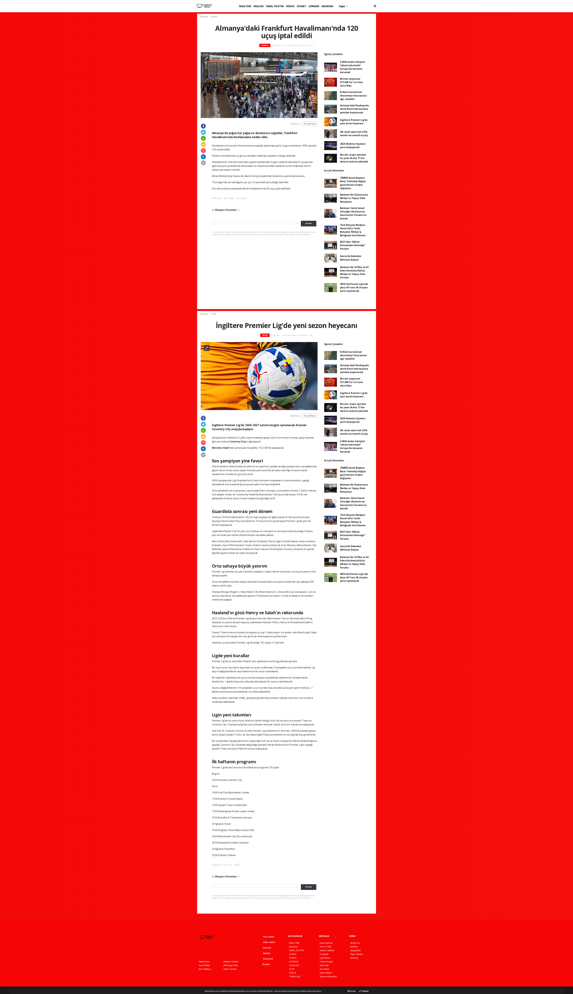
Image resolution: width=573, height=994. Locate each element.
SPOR (213, 313)
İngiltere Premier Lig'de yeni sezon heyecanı (354, 121)
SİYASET (301, 6)
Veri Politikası (205, 969)
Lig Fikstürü (325, 957)
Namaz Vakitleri (327, 950)
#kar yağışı (229, 198)
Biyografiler (355, 950)
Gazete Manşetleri (328, 976)
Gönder (308, 223)
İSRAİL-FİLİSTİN (275, 6)
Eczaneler (324, 954)
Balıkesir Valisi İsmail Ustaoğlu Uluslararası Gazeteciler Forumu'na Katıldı (353, 213)
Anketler (354, 946)
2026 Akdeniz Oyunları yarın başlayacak (353, 145)
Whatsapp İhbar (230, 965)
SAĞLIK (292, 972)
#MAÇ (237, 864)
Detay (352, 991)
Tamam (365, 991)
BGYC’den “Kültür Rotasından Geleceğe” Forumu (353, 245)
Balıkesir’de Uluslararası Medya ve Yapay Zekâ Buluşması (354, 198)
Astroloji (354, 957)
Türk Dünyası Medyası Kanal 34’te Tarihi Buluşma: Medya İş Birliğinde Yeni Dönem (353, 230)
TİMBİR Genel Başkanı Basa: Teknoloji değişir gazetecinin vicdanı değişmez (353, 183)
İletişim (266, 964)
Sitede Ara (355, 942)
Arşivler (266, 953)
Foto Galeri (268, 936)
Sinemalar (324, 965)
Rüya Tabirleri (356, 954)
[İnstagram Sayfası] (210, 950)
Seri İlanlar (324, 969)
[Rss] (226, 950)
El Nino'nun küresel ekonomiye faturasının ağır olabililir (353, 95)
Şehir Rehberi (326, 972)
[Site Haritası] (231, 950)
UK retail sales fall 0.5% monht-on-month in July (354, 133)
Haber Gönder (230, 969)
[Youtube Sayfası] (215, 950)
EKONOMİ (327, 6)
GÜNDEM (314, 6)
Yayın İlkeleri (204, 965)
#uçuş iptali (241, 198)
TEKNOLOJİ (294, 976)
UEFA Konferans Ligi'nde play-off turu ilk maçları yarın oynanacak (354, 287)
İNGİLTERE (245, 6)
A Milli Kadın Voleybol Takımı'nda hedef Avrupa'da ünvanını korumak (352, 67)
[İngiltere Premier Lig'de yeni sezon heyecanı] (259, 375)
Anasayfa (204, 16)
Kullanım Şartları (230, 961)
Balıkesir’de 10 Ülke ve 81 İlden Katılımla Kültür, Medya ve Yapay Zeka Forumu (354, 272)
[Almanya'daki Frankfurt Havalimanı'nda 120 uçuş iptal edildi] (259, 84)
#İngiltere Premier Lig (222, 864)
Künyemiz (267, 958)
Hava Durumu (326, 942)
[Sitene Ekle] (237, 950)
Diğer (342, 6)
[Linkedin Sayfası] (221, 950)
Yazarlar (266, 947)
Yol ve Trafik (325, 946)
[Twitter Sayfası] (205, 950)
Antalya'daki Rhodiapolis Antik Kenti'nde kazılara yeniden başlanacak (354, 109)
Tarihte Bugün (326, 961)
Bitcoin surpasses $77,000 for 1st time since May (351, 82)
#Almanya (216, 198)
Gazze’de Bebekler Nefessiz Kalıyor (351, 257)
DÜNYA (290, 6)
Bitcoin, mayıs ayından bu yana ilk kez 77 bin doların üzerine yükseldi (354, 158)
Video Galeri (268, 942)
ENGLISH (259, 6)
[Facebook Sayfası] (200, 950)
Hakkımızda (204, 961)
